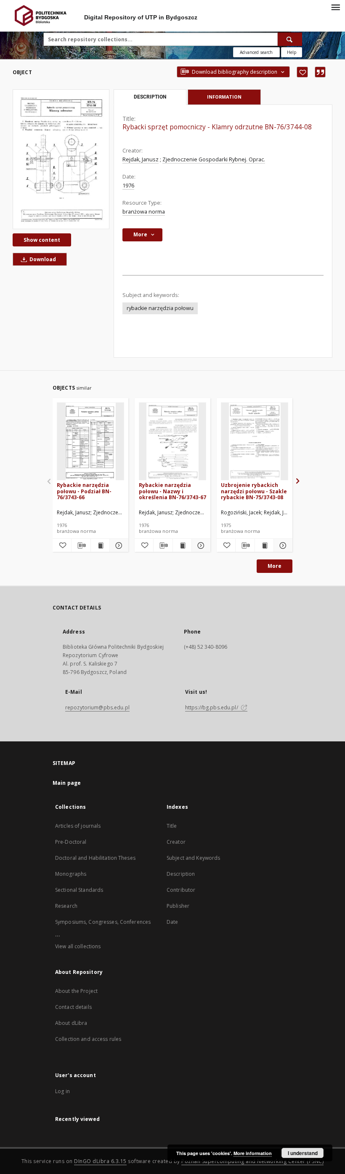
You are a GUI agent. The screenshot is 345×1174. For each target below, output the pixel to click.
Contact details (73, 1007)
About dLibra (71, 1023)
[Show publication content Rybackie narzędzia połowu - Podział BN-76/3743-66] (100, 545)
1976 (128, 185)
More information (253, 1153)
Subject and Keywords (193, 857)
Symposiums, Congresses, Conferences (103, 921)
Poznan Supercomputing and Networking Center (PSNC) (252, 1161)
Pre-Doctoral (70, 841)
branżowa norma (143, 211)
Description (181, 873)
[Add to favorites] (302, 72)
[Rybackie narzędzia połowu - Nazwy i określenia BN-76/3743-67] (172, 442)
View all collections (78, 946)
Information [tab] (224, 97)
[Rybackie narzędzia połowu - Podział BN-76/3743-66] (90, 442)
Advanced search (256, 52)
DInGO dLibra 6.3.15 (100, 1161)
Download (42, 259)
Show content (42, 239)
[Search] (290, 39)
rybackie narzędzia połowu (160, 308)
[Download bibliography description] (81, 545)
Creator (176, 841)
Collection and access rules (88, 1039)
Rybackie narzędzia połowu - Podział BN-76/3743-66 (84, 490)
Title (172, 825)
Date (172, 921)
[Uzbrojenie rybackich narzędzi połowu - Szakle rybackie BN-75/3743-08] (254, 442)
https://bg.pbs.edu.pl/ (212, 707)
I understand (303, 1153)
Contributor (181, 889)
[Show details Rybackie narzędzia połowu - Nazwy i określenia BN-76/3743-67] (200, 545)
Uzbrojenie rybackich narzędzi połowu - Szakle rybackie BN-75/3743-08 (254, 490)
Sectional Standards (79, 889)
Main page (67, 782)
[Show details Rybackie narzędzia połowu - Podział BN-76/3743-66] (118, 545)
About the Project (76, 991)
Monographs (70, 873)
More (274, 566)
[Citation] (320, 72)
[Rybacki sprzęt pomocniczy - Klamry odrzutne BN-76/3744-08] (61, 159)
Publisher (178, 905)
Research (66, 905)
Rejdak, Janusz (140, 159)
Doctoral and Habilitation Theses (95, 857)
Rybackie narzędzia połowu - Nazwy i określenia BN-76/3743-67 (172, 490)
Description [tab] (150, 97)
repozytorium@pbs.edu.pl (97, 707)
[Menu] (335, 6)
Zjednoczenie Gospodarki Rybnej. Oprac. (213, 159)
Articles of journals (78, 825)
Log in (62, 1091)
